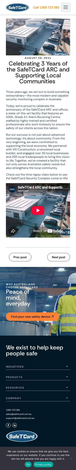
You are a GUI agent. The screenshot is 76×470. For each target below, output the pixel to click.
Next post (58, 257)
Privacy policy (43, 464)
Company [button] (13, 398)
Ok (28, 464)
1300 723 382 (13, 410)
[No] (71, 458)
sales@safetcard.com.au (19, 414)
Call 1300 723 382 (46, 7)
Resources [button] (15, 387)
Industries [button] (15, 366)
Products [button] (14, 377)
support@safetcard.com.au (20, 418)
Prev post (20, 257)
